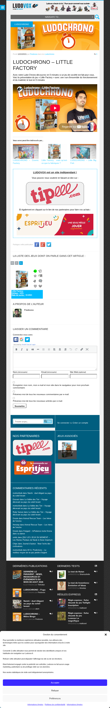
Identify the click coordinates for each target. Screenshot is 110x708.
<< (12, 263)
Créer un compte (80, 423)
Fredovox (33, 54)
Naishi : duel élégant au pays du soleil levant (33, 603)
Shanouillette (85, 574)
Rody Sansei (18, 512)
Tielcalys (41, 585)
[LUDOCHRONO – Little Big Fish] (83, 151)
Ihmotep (16, 525)
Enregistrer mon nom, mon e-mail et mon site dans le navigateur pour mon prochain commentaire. (51, 386)
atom (37, 609)
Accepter (55, 682)
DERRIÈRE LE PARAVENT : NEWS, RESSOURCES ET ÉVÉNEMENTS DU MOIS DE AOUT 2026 (33, 576)
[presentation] (16, 349)
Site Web (78, 372)
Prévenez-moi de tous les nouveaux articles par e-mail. (38, 401)
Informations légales (35, 705)
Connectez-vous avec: (23, 335)
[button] (105, 634)
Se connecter (63, 423)
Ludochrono (49, 54)
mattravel (83, 608)
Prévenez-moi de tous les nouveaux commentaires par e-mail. (41, 394)
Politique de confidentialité (55, 705)
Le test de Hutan (76, 571)
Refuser (55, 690)
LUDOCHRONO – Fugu (34, 590)
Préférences (55, 698)
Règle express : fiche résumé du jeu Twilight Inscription (79, 602)
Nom (20, 372)
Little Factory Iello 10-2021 (22, 293)
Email (49, 372)
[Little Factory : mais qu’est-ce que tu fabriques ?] (54, 151)
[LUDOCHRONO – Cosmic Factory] (26, 151)
